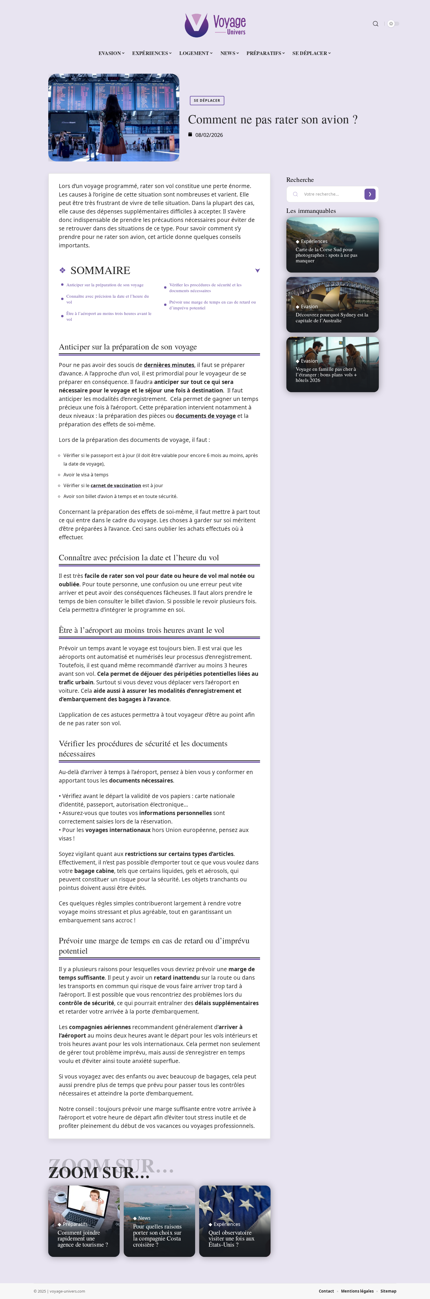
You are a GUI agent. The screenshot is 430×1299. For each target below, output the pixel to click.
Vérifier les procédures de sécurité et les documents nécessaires (205, 287)
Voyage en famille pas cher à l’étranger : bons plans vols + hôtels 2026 (326, 374)
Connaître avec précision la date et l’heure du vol (107, 299)
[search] (375, 24)
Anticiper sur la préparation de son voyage (105, 284)
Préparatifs (75, 1224)
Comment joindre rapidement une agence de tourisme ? (83, 1238)
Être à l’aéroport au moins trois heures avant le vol (109, 316)
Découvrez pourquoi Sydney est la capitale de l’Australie (332, 317)
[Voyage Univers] (215, 23)
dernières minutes (169, 365)
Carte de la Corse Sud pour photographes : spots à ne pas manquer (326, 255)
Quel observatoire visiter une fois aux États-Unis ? (231, 1238)
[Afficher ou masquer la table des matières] (195, 270)
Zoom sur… (99, 1172)
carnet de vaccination (116, 485)
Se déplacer (207, 100)
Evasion (309, 306)
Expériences (227, 1224)
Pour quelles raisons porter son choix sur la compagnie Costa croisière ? (157, 1235)
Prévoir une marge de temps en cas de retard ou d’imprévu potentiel (212, 305)
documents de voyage (206, 416)
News (144, 1218)
